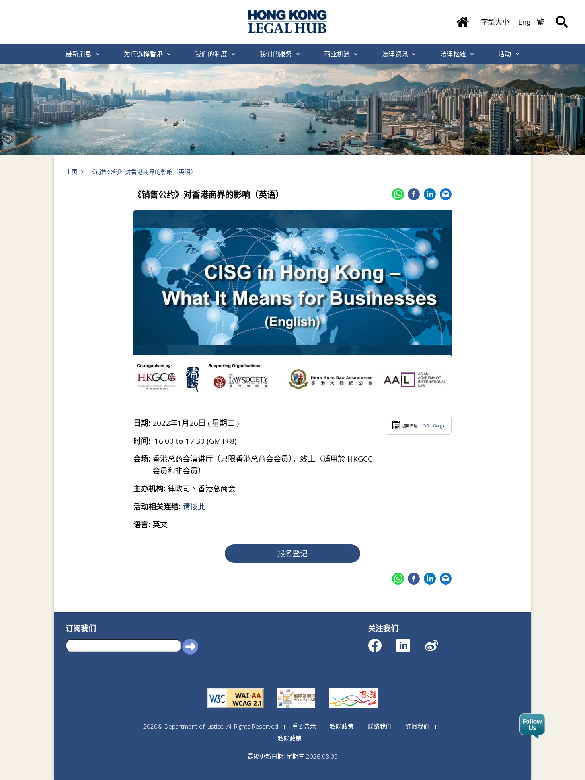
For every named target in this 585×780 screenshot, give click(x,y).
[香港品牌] (353, 688)
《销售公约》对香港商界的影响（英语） (143, 172)
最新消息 (79, 54)
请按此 (194, 506)
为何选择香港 (143, 54)
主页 (72, 172)
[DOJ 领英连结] (410, 642)
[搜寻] (562, 16)
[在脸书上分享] (414, 194)
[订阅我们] (532, 726)
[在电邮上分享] (446, 194)
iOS (425, 426)
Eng (524, 22)
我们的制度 (211, 54)
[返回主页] (463, 19)
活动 (504, 54)
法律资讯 (395, 54)
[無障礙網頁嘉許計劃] (296, 688)
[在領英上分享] (430, 194)
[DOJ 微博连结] (438, 642)
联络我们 (380, 726)
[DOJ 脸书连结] (382, 642)
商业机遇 (337, 54)
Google (439, 426)
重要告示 (304, 726)
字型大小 (495, 22)
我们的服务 (275, 54)
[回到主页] (288, 21)
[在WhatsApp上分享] (398, 194)
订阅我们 (417, 726)
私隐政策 (342, 726)
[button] (190, 646)
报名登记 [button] (292, 553)
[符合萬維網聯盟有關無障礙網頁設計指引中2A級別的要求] (235, 688)
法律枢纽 (453, 54)
